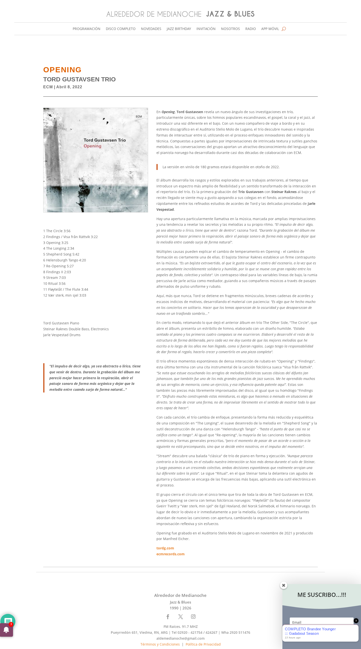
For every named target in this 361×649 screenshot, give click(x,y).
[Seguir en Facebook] (168, 616)
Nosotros (230, 29)
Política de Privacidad (203, 644)
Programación (86, 29)
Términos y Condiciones (160, 644)
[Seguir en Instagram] (193, 616)
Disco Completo (121, 29)
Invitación (206, 29)
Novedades (151, 29)
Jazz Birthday (179, 29)
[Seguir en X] (180, 616)
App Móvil (270, 29)
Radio (250, 29)
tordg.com (165, 548)
